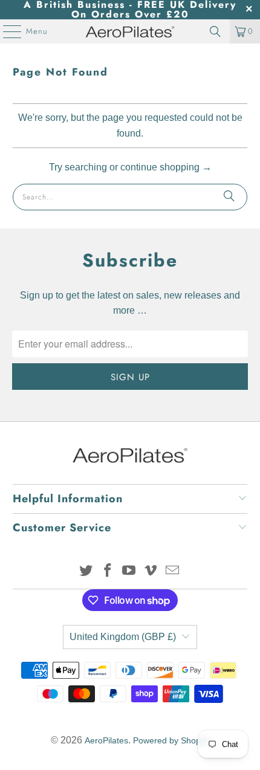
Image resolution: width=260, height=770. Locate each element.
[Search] (215, 31)
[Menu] (6, 31)
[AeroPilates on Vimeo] (151, 571)
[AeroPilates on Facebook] (108, 571)
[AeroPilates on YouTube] (129, 571)
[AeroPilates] (130, 31)
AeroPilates (106, 740)
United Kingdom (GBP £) (123, 637)
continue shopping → (166, 167)
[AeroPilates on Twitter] (86, 571)
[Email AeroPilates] (173, 571)
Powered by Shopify (171, 740)
